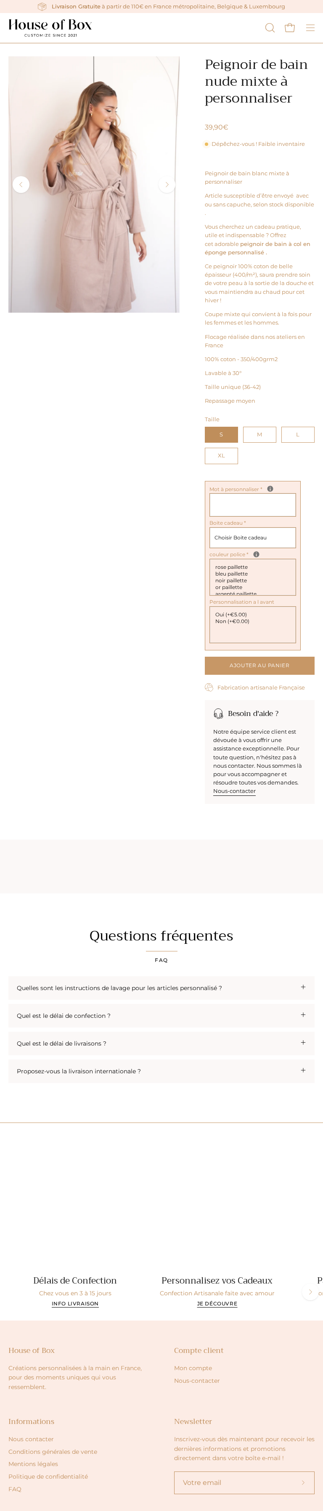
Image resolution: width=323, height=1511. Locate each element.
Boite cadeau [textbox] (227, 523)
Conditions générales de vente (52, 1452)
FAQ (14, 1489)
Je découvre (217, 1303)
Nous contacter (31, 1439)
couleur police (249, 554)
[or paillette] (253, 587)
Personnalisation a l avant (241, 602)
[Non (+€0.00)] (253, 621)
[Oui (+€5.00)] (253, 614)
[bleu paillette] (253, 574)
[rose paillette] (253, 567)
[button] (269, 28)
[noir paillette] (253, 580)
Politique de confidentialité (48, 1476)
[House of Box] (50, 28)
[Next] (167, 184)
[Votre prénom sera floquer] (270, 489)
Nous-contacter (234, 790)
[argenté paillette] (253, 594)
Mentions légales (33, 1464)
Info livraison (75, 1303)
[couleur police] (256, 554)
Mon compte (193, 1368)
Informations (31, 1421)
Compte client (199, 1350)
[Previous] (21, 184)
